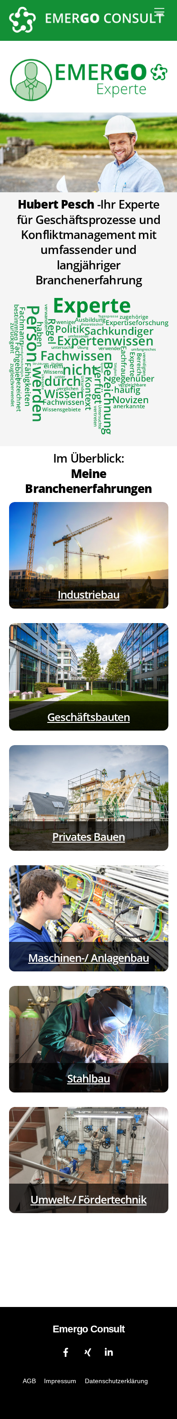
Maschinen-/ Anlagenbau (88, 957)
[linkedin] (109, 1351)
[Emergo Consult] (86, 29)
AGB (29, 1381)
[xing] (88, 1351)
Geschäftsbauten (88, 716)
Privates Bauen (88, 836)
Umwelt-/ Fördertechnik (88, 1199)
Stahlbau (88, 1078)
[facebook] (66, 1351)
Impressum (60, 1381)
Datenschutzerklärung (116, 1381)
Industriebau (88, 594)
